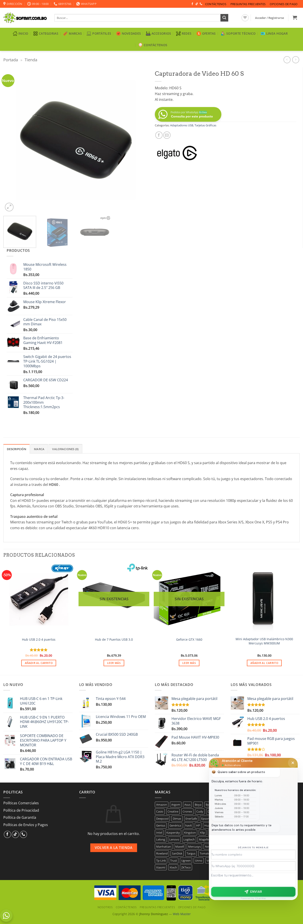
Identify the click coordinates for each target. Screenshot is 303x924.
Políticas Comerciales (21, 803)
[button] (270, 18)
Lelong (160, 839)
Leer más (114, 663)
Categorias (48, 33)
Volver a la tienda (114, 847)
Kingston (190, 833)
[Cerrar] (293, 763)
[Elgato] (177, 153)
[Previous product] (295, 59)
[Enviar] (224, 18)
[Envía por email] (167, 135)
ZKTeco (186, 867)
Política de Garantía (19, 817)
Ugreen (186, 860)
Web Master (182, 914)
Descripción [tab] (16, 449)
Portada (10, 59)
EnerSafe (191, 819)
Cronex (187, 811)
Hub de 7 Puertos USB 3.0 (114, 640)
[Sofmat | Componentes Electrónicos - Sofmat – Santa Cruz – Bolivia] (25, 18)
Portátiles (101, 33)
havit (188, 825)
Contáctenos (215, 4)
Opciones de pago (283, 4)
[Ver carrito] (295, 17)
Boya (198, 805)
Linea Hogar (277, 33)
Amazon (161, 805)
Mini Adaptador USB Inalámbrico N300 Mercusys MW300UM (264, 641)
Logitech (189, 839)
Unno (198, 860)
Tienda (31, 59)
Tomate (205, 853)
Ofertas (209, 33)
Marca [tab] (39, 449)
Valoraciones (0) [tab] (65, 449)
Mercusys (194, 846)
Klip (202, 833)
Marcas (75, 33)
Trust (173, 860)
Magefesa (205, 839)
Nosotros (105, 907)
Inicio (23, 33)
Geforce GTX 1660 (189, 640)
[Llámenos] (201, 4)
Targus (191, 853)
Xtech (173, 867)
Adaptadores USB (181, 125)
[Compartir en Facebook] (159, 135)
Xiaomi (160, 867)
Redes (186, 33)
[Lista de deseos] (245, 17)
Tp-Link (161, 860)
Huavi (208, 825)
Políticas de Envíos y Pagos (25, 824)
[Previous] (12, 140)
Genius (160, 825)
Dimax (177, 819)
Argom (175, 805)
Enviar (256, 892)
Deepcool (162, 819)
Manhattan (163, 846)
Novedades (131, 33)
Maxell (179, 846)
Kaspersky (173, 833)
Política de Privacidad (21, 810)
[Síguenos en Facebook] (192, 4)
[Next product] (286, 59)
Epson (205, 819)
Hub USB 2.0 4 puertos (38, 640)
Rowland (162, 853)
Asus (187, 805)
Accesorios (161, 33)
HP (198, 825)
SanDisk (177, 853)
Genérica (175, 825)
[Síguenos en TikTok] (196, 4)
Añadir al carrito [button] (39, 663)
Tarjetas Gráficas (205, 125)
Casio (159, 811)
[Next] (140, 140)
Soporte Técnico (241, 33)
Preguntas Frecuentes (248, 4)
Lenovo (174, 839)
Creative (172, 811)
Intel (159, 833)
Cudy (199, 811)
